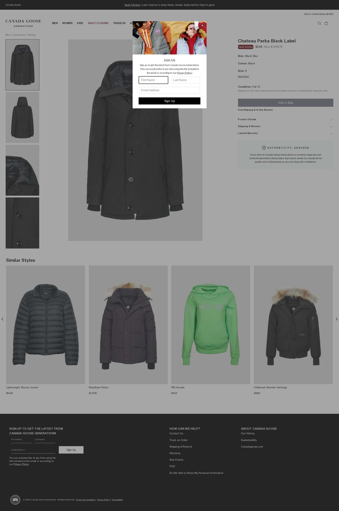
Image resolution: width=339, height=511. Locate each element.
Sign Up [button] (169, 101)
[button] (202, 25)
